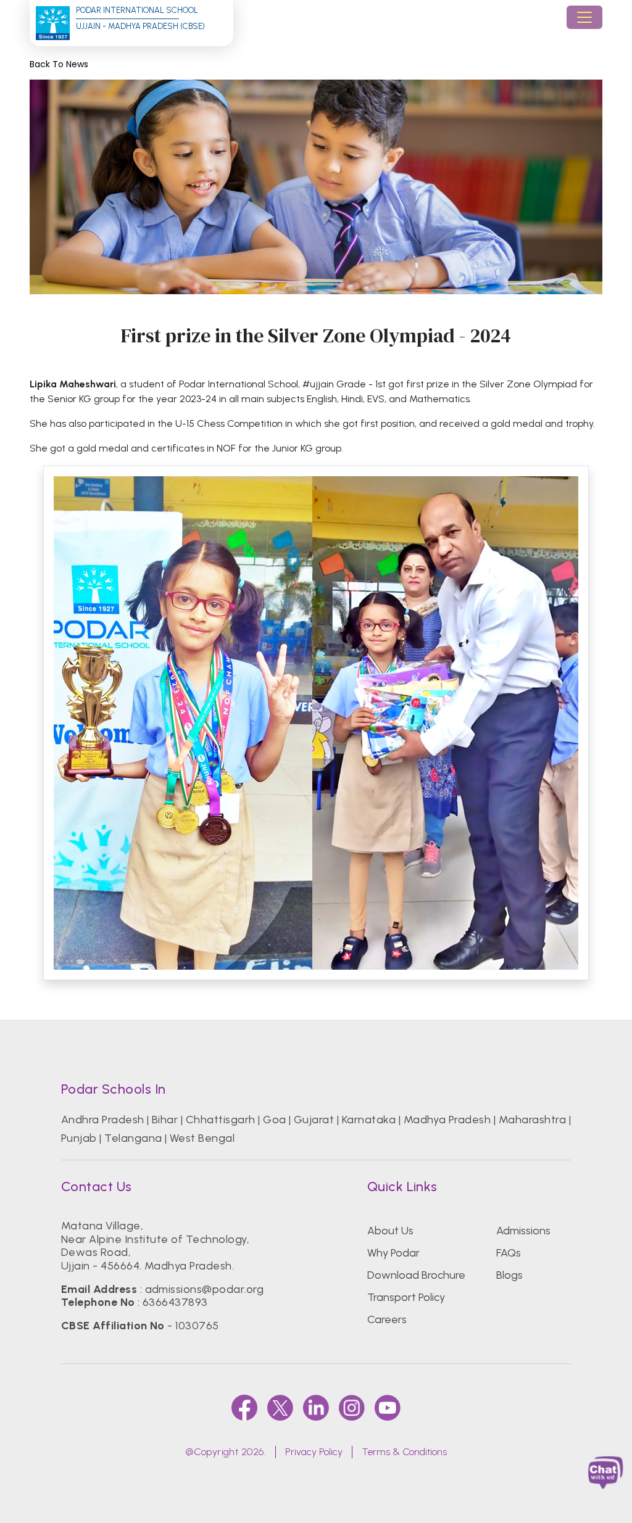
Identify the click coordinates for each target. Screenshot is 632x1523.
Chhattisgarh (221, 1119)
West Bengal (202, 1138)
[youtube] (388, 1408)
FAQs (508, 1253)
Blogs (509, 1275)
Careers (387, 1319)
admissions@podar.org (204, 1289)
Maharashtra (532, 1119)
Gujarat (314, 1119)
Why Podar (393, 1253)
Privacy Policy (314, 1452)
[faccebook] (244, 1408)
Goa (274, 1119)
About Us (390, 1230)
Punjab (79, 1138)
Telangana (133, 1138)
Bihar (165, 1119)
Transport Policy (406, 1297)
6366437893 (175, 1302)
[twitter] (280, 1408)
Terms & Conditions (404, 1452)
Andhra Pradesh (102, 1119)
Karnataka (369, 1119)
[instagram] (352, 1408)
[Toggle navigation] (584, 17)
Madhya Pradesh (447, 1119)
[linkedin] (316, 1408)
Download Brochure (416, 1275)
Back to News (59, 64)
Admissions (523, 1230)
